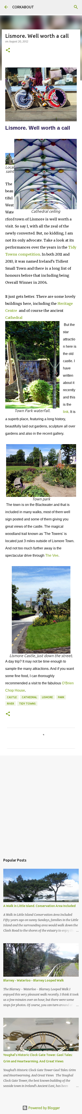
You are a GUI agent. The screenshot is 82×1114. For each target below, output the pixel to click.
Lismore (47, 697)
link (65, 412)
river (10, 703)
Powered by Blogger (44, 1108)
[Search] (76, 7)
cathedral (29, 697)
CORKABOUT (23, 7)
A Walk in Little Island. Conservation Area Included (39, 906)
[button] (7, 50)
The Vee (51, 555)
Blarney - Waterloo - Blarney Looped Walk (33, 980)
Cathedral (14, 317)
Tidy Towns (27, 703)
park (61, 697)
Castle (12, 697)
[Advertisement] (41, 803)
